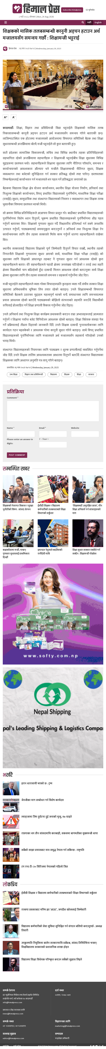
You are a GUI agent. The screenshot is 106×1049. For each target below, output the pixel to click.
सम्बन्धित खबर (16, 469)
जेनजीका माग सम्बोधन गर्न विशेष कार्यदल (42, 800)
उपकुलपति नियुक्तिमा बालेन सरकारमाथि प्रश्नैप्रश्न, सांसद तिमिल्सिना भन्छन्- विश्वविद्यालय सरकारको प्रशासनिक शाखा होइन (59, 945)
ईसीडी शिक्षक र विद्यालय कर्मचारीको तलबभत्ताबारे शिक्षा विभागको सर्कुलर (52, 509)
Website (75, 428)
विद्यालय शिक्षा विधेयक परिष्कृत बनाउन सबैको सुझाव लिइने (51, 959)
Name (10, 428)
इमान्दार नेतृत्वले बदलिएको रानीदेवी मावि (50, 552)
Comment (12, 398)
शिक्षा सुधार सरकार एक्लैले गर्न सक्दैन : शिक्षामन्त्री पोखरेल (86, 552)
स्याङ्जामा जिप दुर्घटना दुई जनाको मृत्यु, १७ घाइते (46, 816)
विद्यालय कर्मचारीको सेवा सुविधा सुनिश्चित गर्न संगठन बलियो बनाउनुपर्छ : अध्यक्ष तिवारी (61, 928)
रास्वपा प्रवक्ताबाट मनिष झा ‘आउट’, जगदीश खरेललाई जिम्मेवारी (53, 909)
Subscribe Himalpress (72, 10)
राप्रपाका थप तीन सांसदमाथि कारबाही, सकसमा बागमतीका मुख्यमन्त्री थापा (59, 833)
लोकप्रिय (10, 884)
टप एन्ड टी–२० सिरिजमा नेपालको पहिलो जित (44, 866)
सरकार (91, 374)
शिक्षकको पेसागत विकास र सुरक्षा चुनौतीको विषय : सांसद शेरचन (18, 508)
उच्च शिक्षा (13, 374)
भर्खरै (89, 22)
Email (42, 428)
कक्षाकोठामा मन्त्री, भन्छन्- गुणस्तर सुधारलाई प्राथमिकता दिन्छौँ (16, 554)
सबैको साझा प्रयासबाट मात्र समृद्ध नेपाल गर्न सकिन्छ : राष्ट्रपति (52, 850)
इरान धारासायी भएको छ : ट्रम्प (36, 783)
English (98, 22)
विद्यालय (53, 374)
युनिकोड (91, 9)
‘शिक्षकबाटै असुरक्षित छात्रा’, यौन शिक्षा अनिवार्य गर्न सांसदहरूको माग (87, 509)
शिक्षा (79, 374)
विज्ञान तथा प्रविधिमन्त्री (34, 374)
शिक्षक (67, 374)
